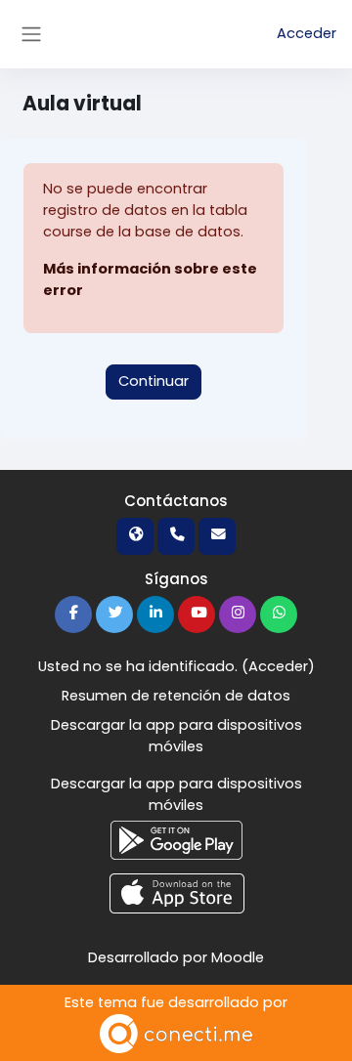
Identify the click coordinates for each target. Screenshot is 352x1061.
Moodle (237, 957)
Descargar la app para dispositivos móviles (176, 735)
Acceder (306, 33)
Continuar (153, 381)
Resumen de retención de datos (176, 695)
